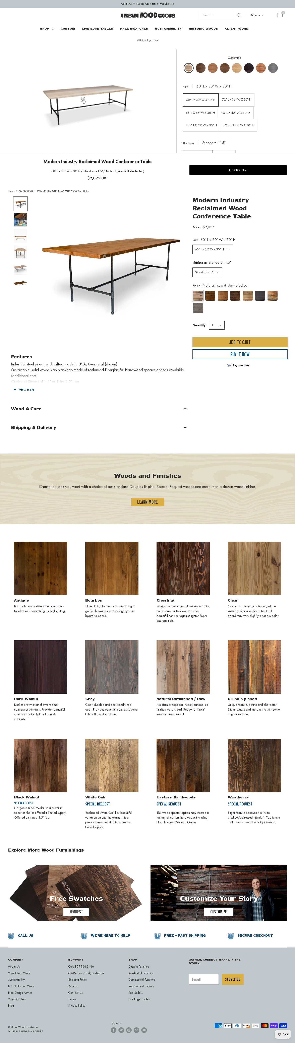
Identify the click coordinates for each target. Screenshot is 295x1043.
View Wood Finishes (141, 986)
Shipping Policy (77, 979)
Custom (68, 28)
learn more (147, 502)
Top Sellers (135, 993)
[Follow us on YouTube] (144, 1030)
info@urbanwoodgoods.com (86, 973)
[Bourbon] (223, 296)
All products (26, 191)
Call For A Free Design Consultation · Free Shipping (147, 3)
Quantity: (199, 325)
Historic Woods (203, 28)
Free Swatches (134, 28)
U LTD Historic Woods (22, 986)
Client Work (236, 28)
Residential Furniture (141, 973)
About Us (14, 966)
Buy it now (239, 354)
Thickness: (211, 262)
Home (11, 191)
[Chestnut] (235, 296)
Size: (214, 240)
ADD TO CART (238, 170)
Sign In (256, 15)
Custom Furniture (139, 966)
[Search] (239, 15)
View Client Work (19, 973)
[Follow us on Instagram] (129, 1030)
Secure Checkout (255, 935)
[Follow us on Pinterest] (136, 1030)
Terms (72, 999)
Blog (11, 1005)
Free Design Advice (20, 993)
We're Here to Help (110, 935)
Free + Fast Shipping (185, 935)
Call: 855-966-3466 (81, 966)
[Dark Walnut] (260, 296)
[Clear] (248, 296)
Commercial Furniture (141, 979)
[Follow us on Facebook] (113, 1030)
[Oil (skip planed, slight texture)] (273, 296)
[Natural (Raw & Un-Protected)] (198, 296)
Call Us (25, 935)
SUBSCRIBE (232, 979)
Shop (44, 28)
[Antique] (210, 296)
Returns (72, 986)
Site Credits (37, 1030)
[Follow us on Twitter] (121, 1030)
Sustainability (168, 28)
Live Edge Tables (97, 28)
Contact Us (75, 993)
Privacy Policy (76, 1005)
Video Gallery (17, 999)
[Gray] (198, 308)
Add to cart (240, 342)
